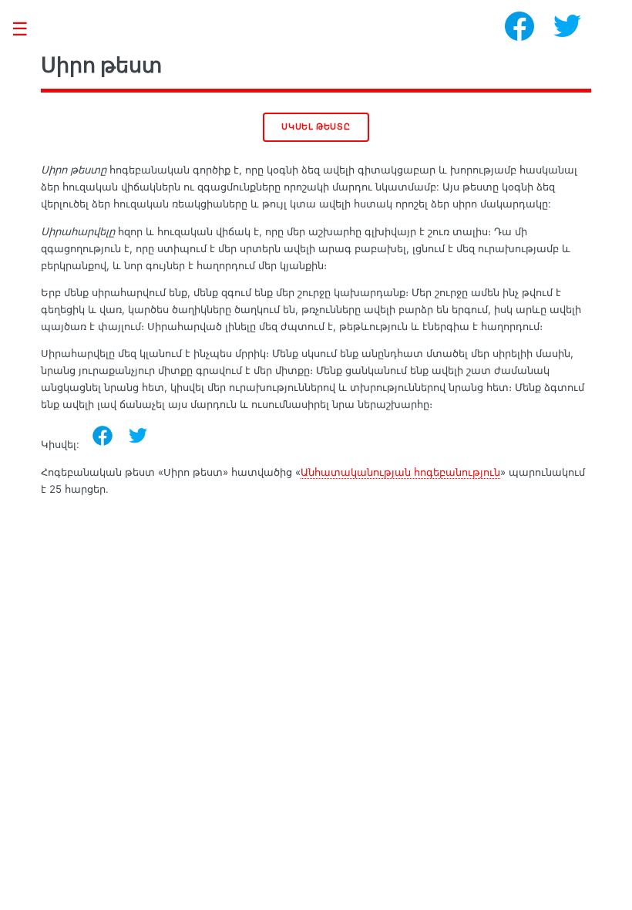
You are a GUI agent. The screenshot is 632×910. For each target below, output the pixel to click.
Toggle (27, 29)
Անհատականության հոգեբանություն (400, 472)
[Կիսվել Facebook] (102, 435)
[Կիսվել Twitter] (138, 435)
